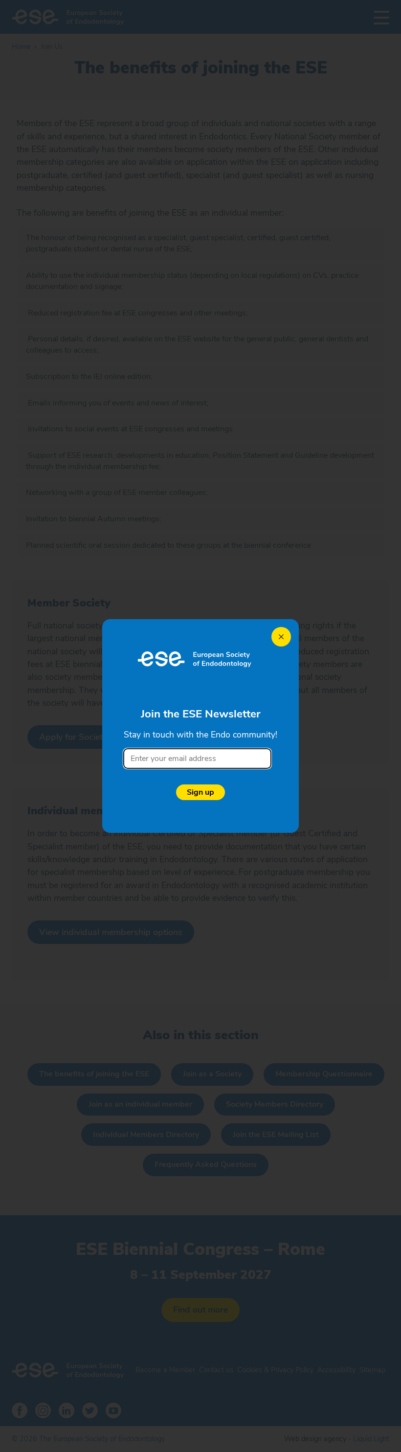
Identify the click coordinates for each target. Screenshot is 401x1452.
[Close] (281, 637)
